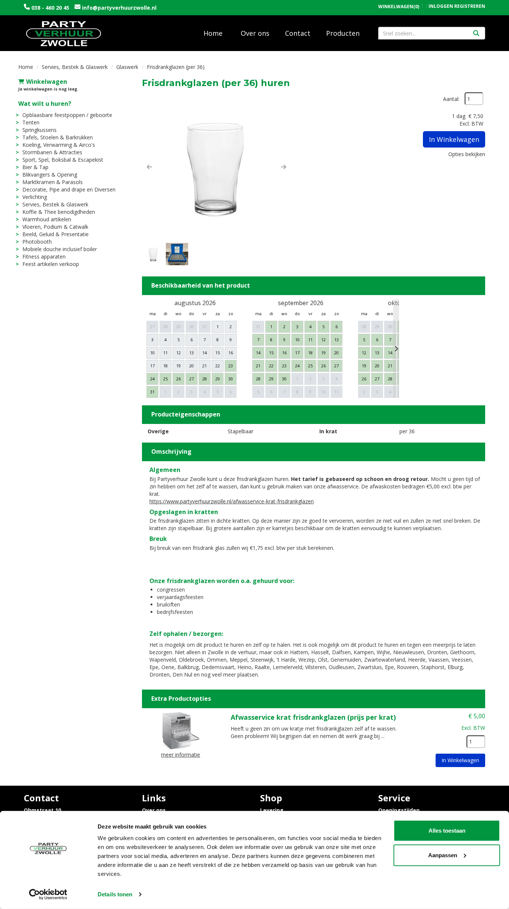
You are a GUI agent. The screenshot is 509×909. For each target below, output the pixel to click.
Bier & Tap (35, 167)
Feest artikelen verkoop (50, 263)
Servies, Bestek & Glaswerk (75, 66)
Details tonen (115, 894)
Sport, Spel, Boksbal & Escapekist (62, 159)
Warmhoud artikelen (46, 219)
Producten (343, 33)
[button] (149, 166)
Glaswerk (127, 66)
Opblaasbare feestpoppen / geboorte (67, 114)
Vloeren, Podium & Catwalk (55, 226)
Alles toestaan (447, 830)
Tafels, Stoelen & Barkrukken (57, 137)
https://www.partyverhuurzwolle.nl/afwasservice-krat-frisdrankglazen (231, 501)
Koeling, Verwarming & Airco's (58, 144)
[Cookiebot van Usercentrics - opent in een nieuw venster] (48, 894)
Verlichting (34, 196)
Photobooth (37, 241)
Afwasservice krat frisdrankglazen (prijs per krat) (313, 717)
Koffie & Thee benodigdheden (58, 211)
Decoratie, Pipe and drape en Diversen (69, 189)
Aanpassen (442, 855)
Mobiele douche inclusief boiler (59, 249)
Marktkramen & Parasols (52, 182)
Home (212, 33)
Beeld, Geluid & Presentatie (55, 234)
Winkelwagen (46, 81)
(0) (398, 6)
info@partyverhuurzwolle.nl (118, 7)
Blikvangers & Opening (49, 174)
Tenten (30, 122)
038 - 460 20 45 (50, 7)
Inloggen (441, 6)
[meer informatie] (180, 730)
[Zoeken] (476, 33)
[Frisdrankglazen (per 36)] (216, 166)
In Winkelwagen (454, 139)
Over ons (255, 33)
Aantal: (451, 98)
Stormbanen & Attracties (52, 152)
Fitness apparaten (44, 256)
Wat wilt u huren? (44, 103)
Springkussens (39, 129)
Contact (297, 33)
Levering (272, 810)
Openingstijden (399, 810)
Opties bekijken (466, 154)
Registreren (469, 6)
